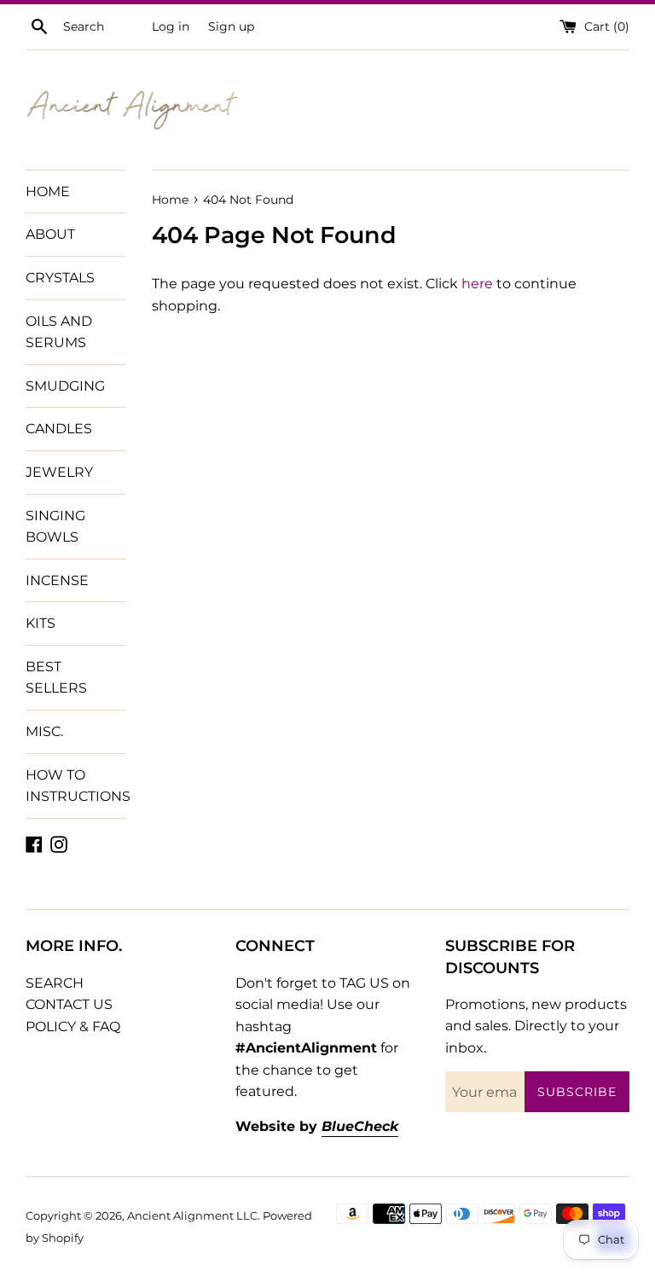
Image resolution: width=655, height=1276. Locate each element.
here (477, 284)
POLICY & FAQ (73, 1026)
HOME (48, 191)
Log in (170, 26)
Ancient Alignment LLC (192, 1215)
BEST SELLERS (56, 677)
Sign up (231, 26)
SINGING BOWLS (55, 527)
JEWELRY (59, 472)
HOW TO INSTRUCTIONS (76, 786)
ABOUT (50, 234)
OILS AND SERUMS (59, 332)
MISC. (44, 731)
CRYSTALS (60, 278)
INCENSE (57, 580)
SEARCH (55, 983)
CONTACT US (69, 1004)
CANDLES (59, 428)
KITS (40, 623)
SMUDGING (65, 386)
